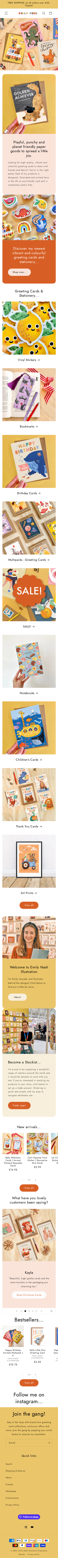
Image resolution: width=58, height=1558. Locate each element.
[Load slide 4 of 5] (32, 1311)
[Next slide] (41, 1311)
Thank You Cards (27, 826)
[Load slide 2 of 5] (25, 1311)
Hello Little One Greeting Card (37, 1351)
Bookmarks (27, 427)
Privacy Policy (12, 1504)
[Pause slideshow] (53, 1311)
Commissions (12, 1498)
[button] (6, 13)
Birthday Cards (27, 493)
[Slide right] (35, 1180)
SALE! (27, 626)
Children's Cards (27, 760)
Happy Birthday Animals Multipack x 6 (13, 1353)
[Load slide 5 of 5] (36, 1311)
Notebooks (27, 693)
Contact (9, 1484)
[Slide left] (22, 1180)
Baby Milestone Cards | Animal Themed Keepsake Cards (13, 1161)
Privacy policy (33, 1554)
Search (9, 1464)
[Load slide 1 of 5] (21, 1311)
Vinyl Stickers (27, 360)
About (17, 997)
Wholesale (11, 1491)
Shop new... (19, 272)
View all (29, 905)
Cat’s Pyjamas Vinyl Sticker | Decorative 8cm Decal (37, 1160)
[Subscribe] (48, 1443)
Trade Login (19, 1105)
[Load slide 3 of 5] (29, 1311)
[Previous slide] (17, 1311)
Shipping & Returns (15, 1470)
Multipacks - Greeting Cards (27, 560)
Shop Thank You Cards (29, 1297)
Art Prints (27, 893)
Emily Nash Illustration (28, 1550)
